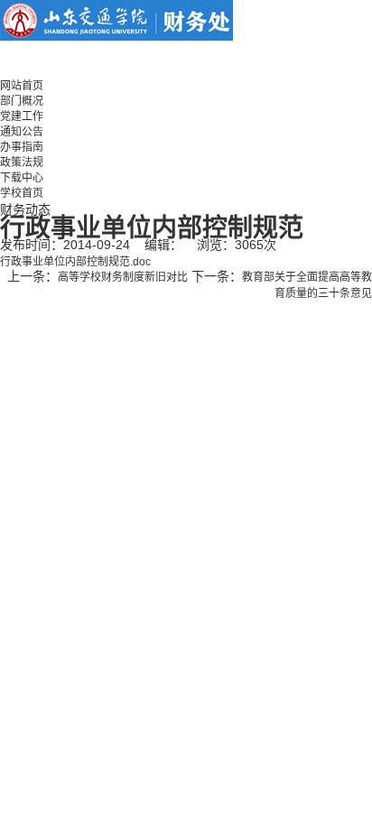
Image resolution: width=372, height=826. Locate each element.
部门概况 (21, 101)
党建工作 (21, 116)
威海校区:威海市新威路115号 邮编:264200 (103, 354)
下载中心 (21, 178)
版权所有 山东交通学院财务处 (97, 308)
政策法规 (21, 162)
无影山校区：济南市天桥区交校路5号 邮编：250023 (126, 339)
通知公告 (21, 131)
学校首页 (21, 193)
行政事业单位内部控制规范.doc (75, 261)
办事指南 (21, 147)
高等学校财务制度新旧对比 (123, 277)
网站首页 (21, 85)
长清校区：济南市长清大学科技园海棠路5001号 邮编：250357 (177, 324)
